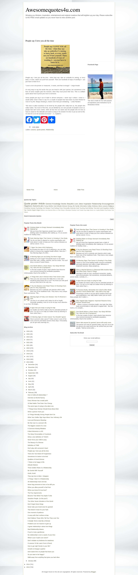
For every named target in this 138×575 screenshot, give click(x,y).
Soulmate (73, 208)
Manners (50, 210)
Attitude (59, 206)
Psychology (39, 208)
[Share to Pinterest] (38, 127)
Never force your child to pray (37, 440)
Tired (95, 208)
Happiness (28, 206)
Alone (100, 206)
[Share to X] (35, 127)
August (30, 375)
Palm (59, 210)
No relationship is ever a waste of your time (41, 535)
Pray (106, 210)
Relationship (50, 129)
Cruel (77, 210)
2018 (28, 353)
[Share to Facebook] (37, 127)
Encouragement (108, 204)
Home (56, 189)
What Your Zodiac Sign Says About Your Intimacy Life (45, 417)
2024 (28, 337)
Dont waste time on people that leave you (41, 551)
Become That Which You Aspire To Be (40, 495)
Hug (85, 210)
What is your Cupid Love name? (38, 537)
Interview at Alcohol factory (36, 398)
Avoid (101, 208)
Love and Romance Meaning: (37, 420)
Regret (34, 210)
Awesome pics (38, 206)
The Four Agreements (35, 493)
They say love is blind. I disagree (38, 476)
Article (41, 203)
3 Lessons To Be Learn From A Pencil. (40, 543)
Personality (66, 208)
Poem (61, 208)
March (30, 389)
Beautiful (70, 204)
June (30, 381)
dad (98, 208)
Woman (64, 206)
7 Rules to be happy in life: (36, 462)
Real (86, 208)
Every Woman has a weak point (38, 400)
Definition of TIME (33, 445)
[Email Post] (29, 127)
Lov (95, 210)
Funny (46, 206)
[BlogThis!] (34, 127)
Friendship (27, 208)
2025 (28, 334)
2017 (28, 356)
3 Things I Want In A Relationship (38, 479)
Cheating (73, 210)
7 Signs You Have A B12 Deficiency (41, 247)
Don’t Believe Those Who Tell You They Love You (43, 518)
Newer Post (30, 189)
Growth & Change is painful (36, 549)
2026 (28, 331)
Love (76, 204)
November (31, 367)
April (29, 387)
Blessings (68, 210)
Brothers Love (44, 210)
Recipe (109, 210)
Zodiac (89, 206)
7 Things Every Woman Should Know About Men (43, 409)
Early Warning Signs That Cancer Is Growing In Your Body (48, 238)
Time (112, 210)
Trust (52, 208)
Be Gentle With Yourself (35, 470)
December (31, 364)
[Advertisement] (60, 29)
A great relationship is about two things (40, 526)
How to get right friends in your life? (39, 546)
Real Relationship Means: (36, 529)
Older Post (80, 189)
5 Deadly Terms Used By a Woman (39, 521)
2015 (28, 362)
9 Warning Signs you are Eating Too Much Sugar (45, 256)
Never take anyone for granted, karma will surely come (93, 322)
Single (38, 210)
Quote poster (41, 129)
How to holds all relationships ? (37, 395)
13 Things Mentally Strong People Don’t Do (41, 414)
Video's (26, 212)
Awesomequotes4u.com (53, 9)
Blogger (93, 572)
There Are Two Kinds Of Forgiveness (39, 454)
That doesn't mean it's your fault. (38, 509)
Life (73, 206)
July (29, 378)
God (55, 206)
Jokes (81, 204)
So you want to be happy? (36, 554)
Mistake (102, 210)
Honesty (33, 208)
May (29, 384)
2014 (28, 564)
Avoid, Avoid (32, 473)
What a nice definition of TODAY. (38, 437)
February (31, 392)
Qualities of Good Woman (36, 459)
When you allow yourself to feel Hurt (39, 487)
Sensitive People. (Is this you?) (37, 498)
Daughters (106, 208)
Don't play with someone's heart (38, 448)
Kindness (95, 206)
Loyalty (98, 210)
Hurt (44, 208)
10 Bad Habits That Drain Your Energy (40, 403)
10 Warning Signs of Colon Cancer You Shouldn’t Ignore (48, 317)
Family (77, 206)
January (31, 561)
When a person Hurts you (36, 412)
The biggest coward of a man (37, 426)
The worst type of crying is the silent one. (41, 406)
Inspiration (87, 204)
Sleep (62, 210)
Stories (63, 204)
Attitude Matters (33, 465)
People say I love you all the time (38, 451)
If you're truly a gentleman (36, 532)
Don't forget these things (35, 504)
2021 (28, 345)
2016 (28, 359)
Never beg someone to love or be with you (41, 484)
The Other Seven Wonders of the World (40, 501)
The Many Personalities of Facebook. (39, 434)
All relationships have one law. (37, 481)
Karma (91, 210)
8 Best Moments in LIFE (35, 431)
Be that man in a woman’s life (37, 423)
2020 (28, 348)
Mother (51, 206)
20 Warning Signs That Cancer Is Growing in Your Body (94, 260)
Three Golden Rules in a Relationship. (40, 467)
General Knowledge (52, 204)
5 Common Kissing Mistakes (37, 428)
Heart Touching (80, 208)
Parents (29, 210)
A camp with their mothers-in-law (38, 515)
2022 (28, 342)
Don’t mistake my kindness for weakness (41, 540)
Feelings (56, 208)
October (31, 370)
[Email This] (33, 127)
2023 (28, 339)
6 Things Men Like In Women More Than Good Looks (47, 277)
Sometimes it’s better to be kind (38, 456)
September (32, 373)
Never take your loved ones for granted (40, 507)
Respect (48, 208)
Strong (70, 206)
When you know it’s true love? (37, 490)
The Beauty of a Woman (35, 442)
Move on (55, 210)
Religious (111, 206)
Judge (87, 210)
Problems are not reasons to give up (39, 523)
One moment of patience (36, 512)
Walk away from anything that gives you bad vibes (44, 557)
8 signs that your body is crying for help (42, 308)
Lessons (33, 129)
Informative (83, 206)
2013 (28, 567)
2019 (28, 351)
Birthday (90, 208)
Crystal (81, 210)
